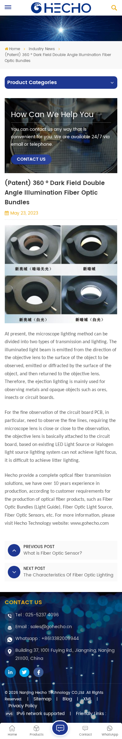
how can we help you (52, 115)
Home (14, 49)
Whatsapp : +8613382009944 (47, 638)
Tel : (37, 614)
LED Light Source (72, 444)
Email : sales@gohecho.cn (43, 626)
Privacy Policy (22, 706)
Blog (67, 699)
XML (87, 699)
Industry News (42, 49)
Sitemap (42, 699)
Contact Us (31, 159)
